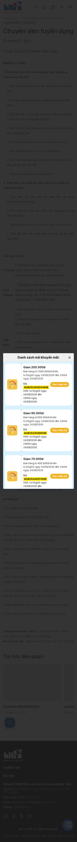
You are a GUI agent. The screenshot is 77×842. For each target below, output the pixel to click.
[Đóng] (69, 357)
